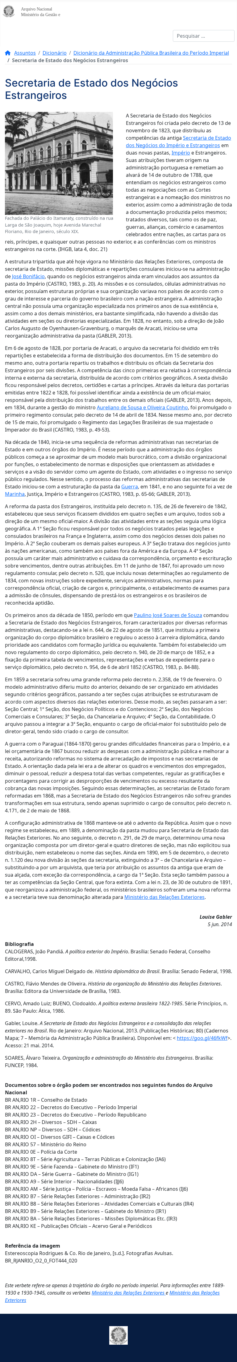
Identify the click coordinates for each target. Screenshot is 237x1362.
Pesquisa (162, 35)
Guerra (129, 486)
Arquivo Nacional (36, 8)
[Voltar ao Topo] (226, 1350)
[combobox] (204, 36)
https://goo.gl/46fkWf (202, 1038)
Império (181, 152)
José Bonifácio (28, 276)
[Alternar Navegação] (9, 35)
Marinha (15, 494)
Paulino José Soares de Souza (168, 615)
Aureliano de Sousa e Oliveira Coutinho (142, 407)
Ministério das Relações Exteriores (164, 897)
